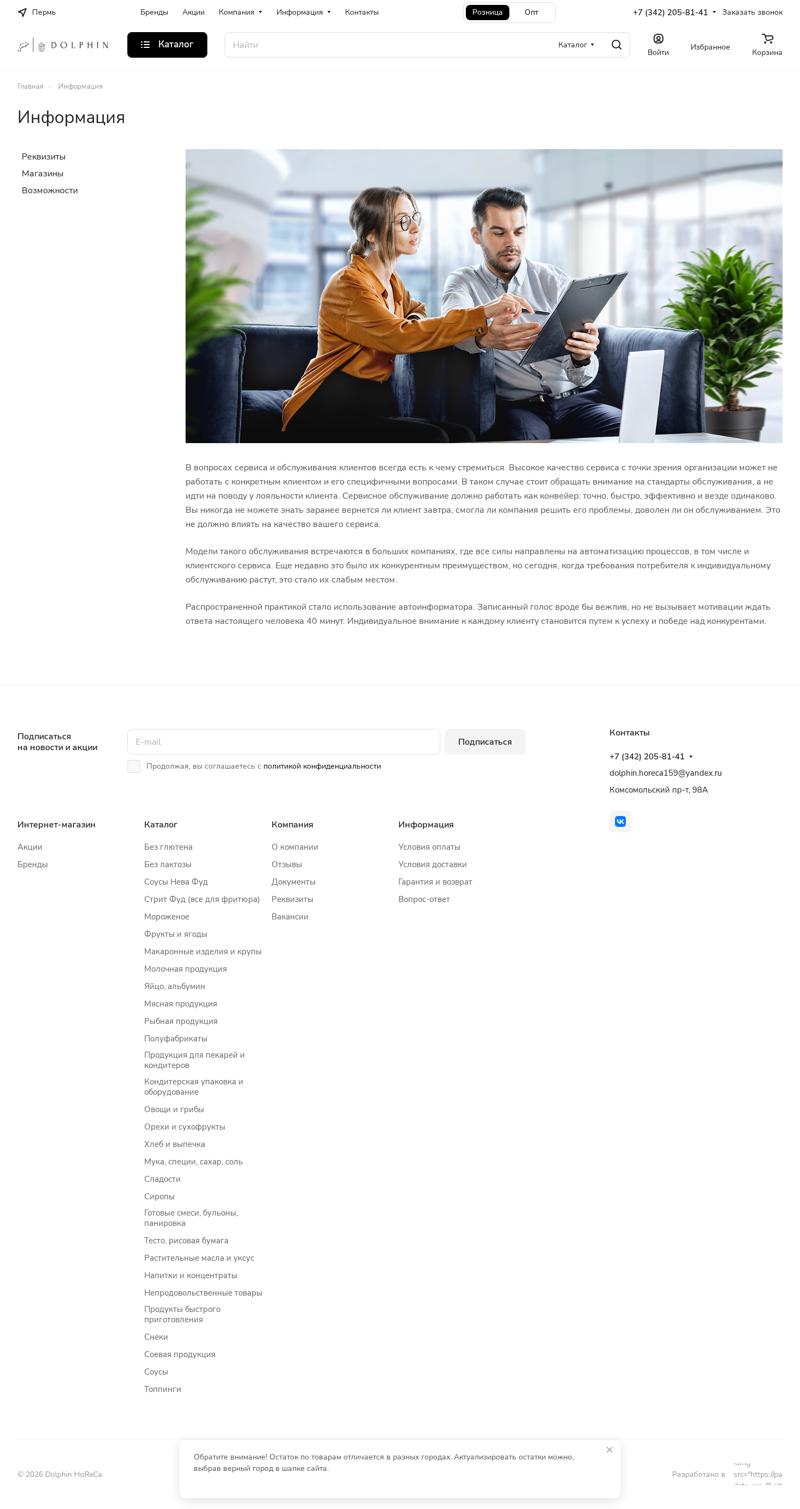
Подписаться (485, 742)
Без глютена (168, 847)
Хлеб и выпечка (174, 1144)
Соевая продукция (180, 1354)
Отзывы (287, 864)
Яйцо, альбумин (174, 986)
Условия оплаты (429, 847)
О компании (295, 847)
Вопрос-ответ (424, 899)
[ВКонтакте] (620, 821)
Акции (29, 847)
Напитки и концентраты (190, 1275)
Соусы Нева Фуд (176, 881)
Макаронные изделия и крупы (203, 951)
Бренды (32, 864)
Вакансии (290, 916)
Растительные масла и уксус (199, 1258)
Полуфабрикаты (175, 1038)
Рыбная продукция (181, 1021)
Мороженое (166, 916)
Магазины (43, 174)
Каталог (160, 825)
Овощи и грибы (174, 1109)
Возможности (50, 191)
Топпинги (162, 1389)
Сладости (162, 1179)
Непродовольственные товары (203, 1292)
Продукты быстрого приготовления (182, 1314)
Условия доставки (432, 864)
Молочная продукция (185, 969)
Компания (292, 825)
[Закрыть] (609, 1449)
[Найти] (616, 45)
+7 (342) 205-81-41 (670, 12)
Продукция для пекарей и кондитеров (194, 1060)
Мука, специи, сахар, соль (193, 1161)
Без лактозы (168, 864)
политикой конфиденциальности (322, 766)
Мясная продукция (180, 1003)
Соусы (156, 1371)
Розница (487, 12)
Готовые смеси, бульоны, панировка (191, 1218)
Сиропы (159, 1196)
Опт (531, 12)
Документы (294, 881)
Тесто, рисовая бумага (186, 1240)
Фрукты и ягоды (175, 934)
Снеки (156, 1337)
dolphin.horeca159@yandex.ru (666, 773)
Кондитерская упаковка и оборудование (193, 1086)
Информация (426, 825)
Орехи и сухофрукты (184, 1126)
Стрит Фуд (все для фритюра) (202, 899)
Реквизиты (44, 157)
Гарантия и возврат (435, 881)
